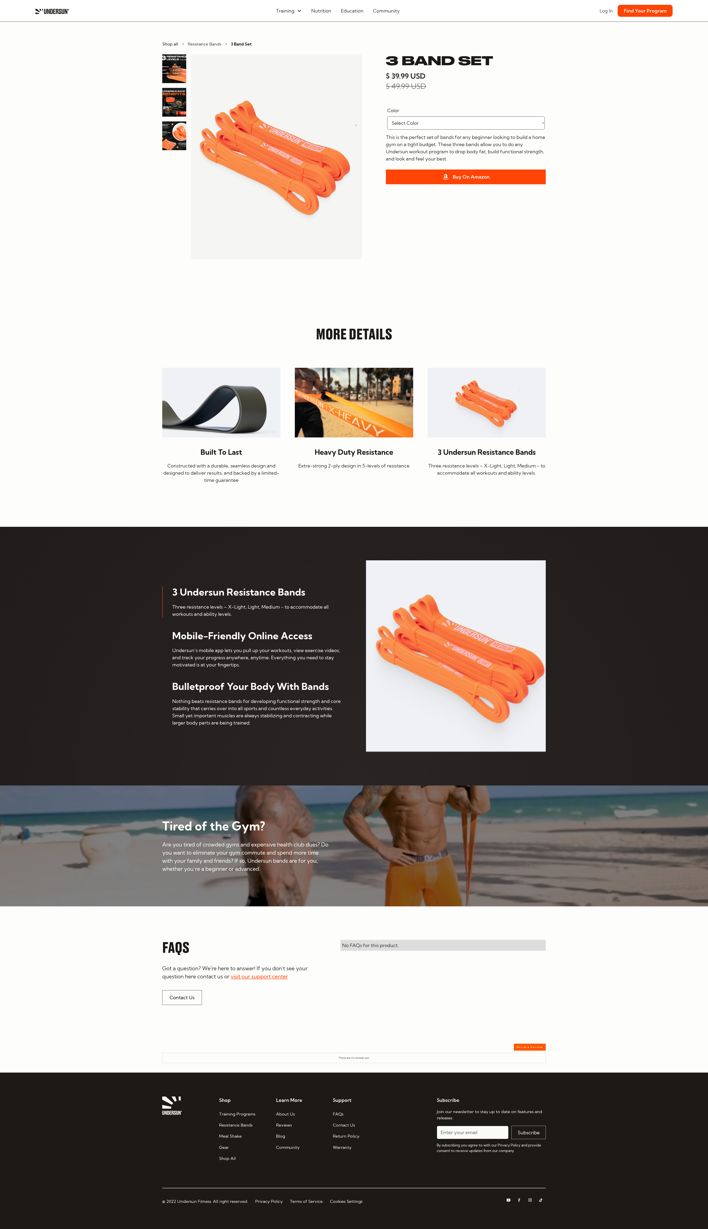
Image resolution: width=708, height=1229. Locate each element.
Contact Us (182, 997)
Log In (606, 11)
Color (393, 110)
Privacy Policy (269, 1201)
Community (386, 11)
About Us (285, 1114)
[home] (52, 10)
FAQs (338, 1114)
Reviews (284, 1125)
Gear (224, 1147)
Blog (280, 1136)
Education (352, 11)
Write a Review (530, 1047)
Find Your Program (645, 11)
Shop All (227, 1158)
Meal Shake (230, 1136)
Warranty (342, 1147)
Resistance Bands (236, 1125)
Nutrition (321, 11)
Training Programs (237, 1114)
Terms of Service (306, 1201)
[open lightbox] (276, 156)
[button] (288, 11)
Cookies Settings (346, 1201)
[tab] (252, 602)
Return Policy (346, 1136)
